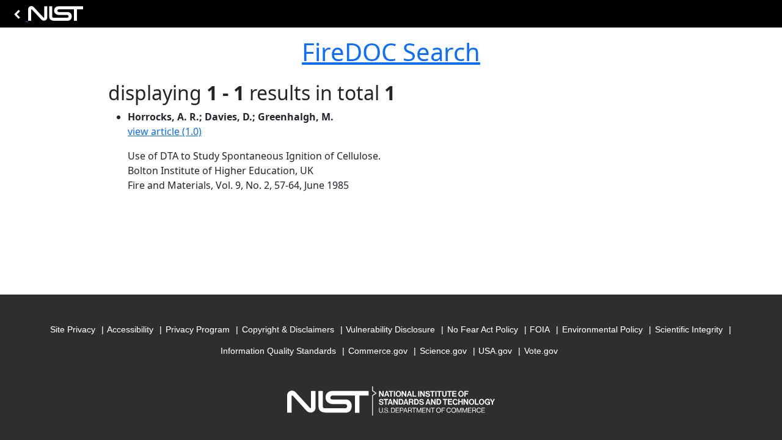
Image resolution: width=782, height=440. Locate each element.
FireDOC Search (391, 51)
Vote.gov (541, 351)
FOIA (540, 329)
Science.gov (443, 351)
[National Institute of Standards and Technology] (46, 17)
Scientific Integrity (689, 329)
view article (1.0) (165, 131)
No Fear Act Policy (482, 329)
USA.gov (495, 351)
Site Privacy (72, 329)
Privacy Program (198, 329)
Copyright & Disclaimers (288, 329)
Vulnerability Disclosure (390, 329)
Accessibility (130, 329)
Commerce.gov (377, 351)
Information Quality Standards (278, 351)
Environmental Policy (602, 329)
